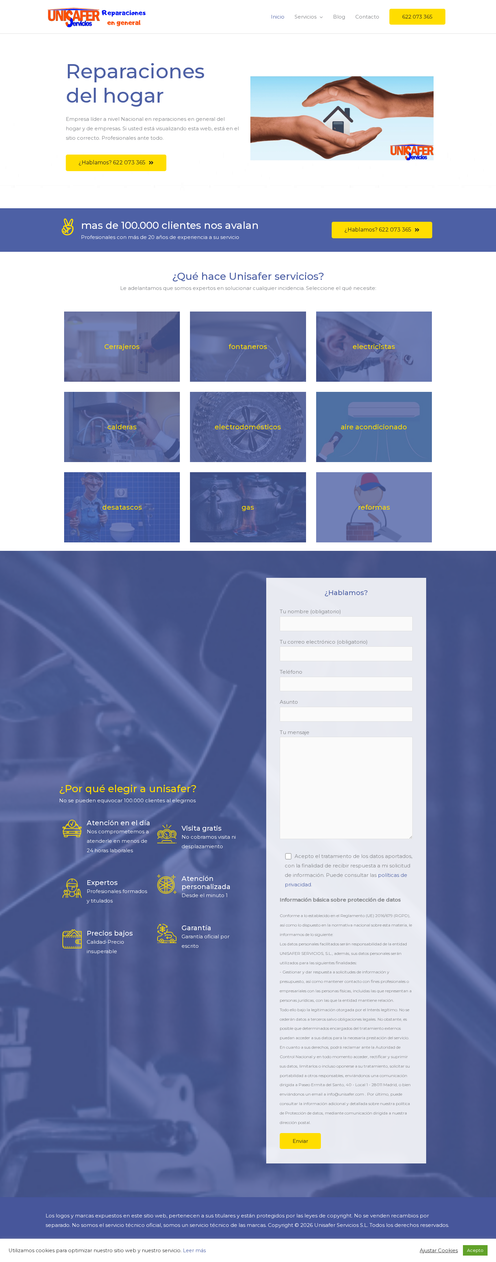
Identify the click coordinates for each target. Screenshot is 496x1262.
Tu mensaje (294, 732)
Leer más (194, 1250)
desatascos (122, 507)
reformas (374, 507)
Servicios (305, 17)
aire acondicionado (374, 427)
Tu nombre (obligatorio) (310, 611)
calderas (122, 427)
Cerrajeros (122, 347)
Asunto (289, 702)
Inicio (277, 17)
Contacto (367, 17)
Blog (339, 17)
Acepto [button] (475, 1250)
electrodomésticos (248, 427)
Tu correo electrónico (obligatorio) (324, 642)
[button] (116, 163)
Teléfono (291, 672)
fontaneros (247, 347)
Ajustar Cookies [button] (439, 1250)
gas (248, 507)
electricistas (374, 347)
